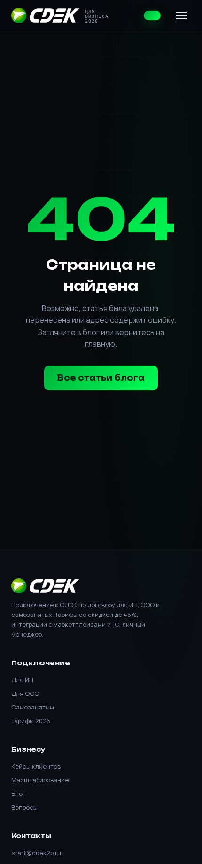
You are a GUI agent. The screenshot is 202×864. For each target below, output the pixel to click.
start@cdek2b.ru (36, 852)
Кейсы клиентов (36, 766)
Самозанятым (32, 707)
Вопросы (24, 807)
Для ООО (25, 693)
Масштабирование (40, 780)
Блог (18, 793)
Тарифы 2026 (30, 720)
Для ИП (22, 680)
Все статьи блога (101, 377)
